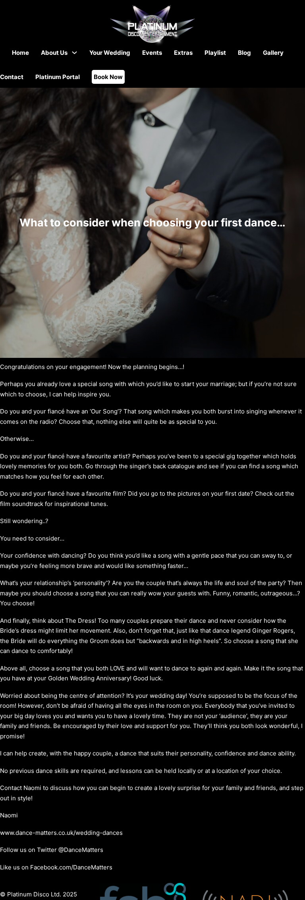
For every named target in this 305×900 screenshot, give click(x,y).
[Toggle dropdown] (74, 53)
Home (20, 52)
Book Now (108, 77)
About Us (54, 52)
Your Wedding (109, 52)
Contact (11, 77)
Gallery (273, 52)
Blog (244, 52)
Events (152, 52)
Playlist (215, 52)
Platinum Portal (57, 77)
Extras (183, 52)
